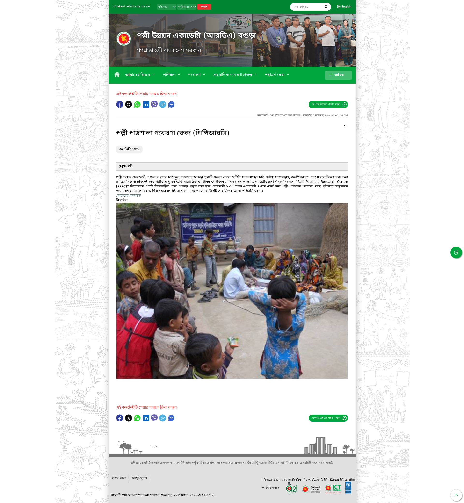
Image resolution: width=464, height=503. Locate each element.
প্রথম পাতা (119, 478)
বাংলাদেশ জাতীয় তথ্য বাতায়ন (131, 7)
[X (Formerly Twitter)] (129, 106)
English (346, 7)
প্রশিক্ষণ (169, 75)
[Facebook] (120, 106)
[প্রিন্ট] (346, 126)
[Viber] (154, 104)
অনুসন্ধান (326, 7)
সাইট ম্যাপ (139, 478)
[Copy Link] (163, 106)
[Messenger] (171, 106)
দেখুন (204, 7)
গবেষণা (195, 75)
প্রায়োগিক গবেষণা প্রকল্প (233, 75)
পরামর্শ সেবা (275, 75)
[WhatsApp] (137, 106)
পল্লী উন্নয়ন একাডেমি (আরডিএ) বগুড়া (196, 36)
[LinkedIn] (146, 106)
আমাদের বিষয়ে (138, 75)
